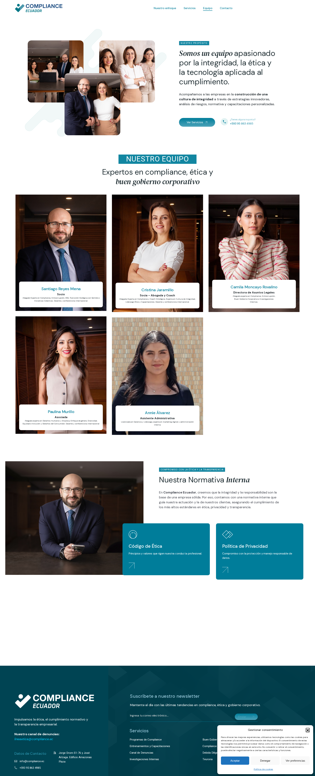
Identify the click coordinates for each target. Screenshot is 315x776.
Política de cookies (263, 769)
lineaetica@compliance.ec (33, 739)
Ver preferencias (295, 760)
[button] (308, 730)
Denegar (265, 760)
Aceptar (235, 760)
